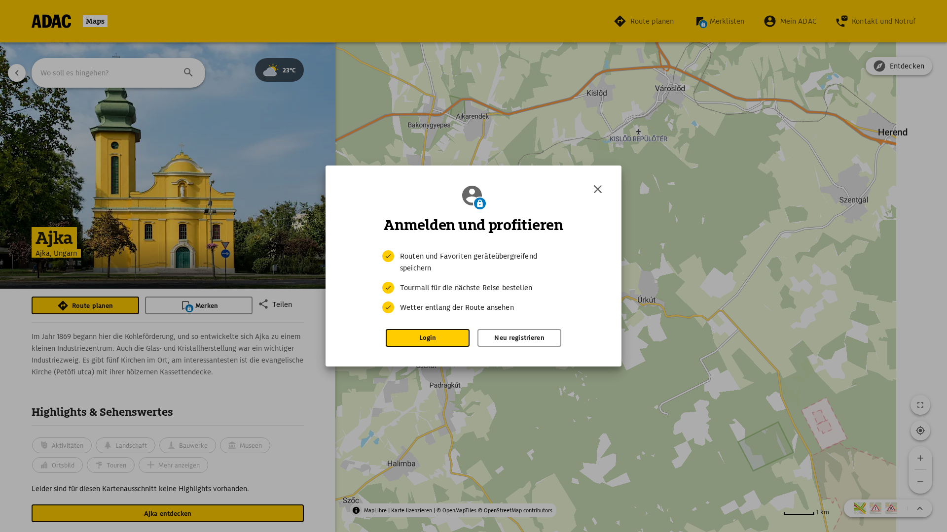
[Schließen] (598, 189)
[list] (473, 281)
